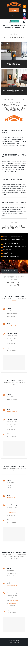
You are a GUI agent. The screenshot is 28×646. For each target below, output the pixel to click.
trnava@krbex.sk (11, 497)
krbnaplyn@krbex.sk (12, 411)
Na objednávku (12, 512)
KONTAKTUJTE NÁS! (9, 270)
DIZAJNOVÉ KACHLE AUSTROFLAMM (14, 64)
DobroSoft (17, 640)
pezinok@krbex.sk (11, 325)
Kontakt (10, 642)
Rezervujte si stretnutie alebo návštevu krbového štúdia (14, 26)
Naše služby (16, 642)
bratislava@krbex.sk (12, 585)
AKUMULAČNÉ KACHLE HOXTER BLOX (14, 91)
